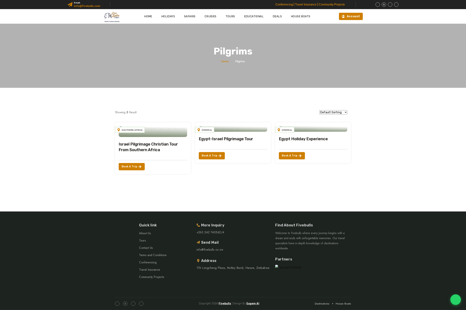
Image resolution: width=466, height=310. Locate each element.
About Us (145, 233)
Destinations (322, 304)
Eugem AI (252, 303)
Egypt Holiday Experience (303, 138)
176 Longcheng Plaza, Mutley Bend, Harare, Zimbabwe (233, 268)
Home (148, 16)
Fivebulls (225, 303)
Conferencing (148, 262)
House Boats (300, 16)
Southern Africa (132, 130)
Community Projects (151, 277)
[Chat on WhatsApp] (455, 299)
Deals (277, 16)
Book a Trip (129, 166)
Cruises (210, 16)
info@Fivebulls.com (87, 6)
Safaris (190, 16)
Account (353, 16)
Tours (230, 16)
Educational (254, 16)
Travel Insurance (149, 270)
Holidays (168, 16)
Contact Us (146, 248)
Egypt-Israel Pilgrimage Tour (226, 138)
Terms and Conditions (153, 255)
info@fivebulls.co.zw (210, 250)
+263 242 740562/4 (210, 232)
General (207, 130)
